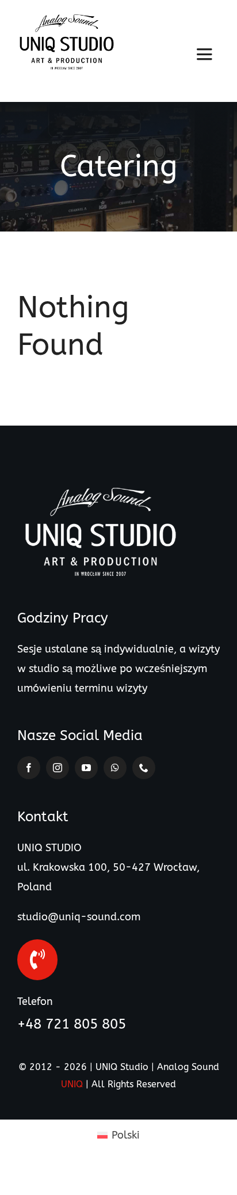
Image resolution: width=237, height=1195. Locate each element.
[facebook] (28, 767)
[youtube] (86, 767)
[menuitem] (118, 1134)
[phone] (143, 767)
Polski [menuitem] (126, 1135)
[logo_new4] (100, 488)
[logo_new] (66, 19)
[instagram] (57, 767)
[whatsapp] (115, 767)
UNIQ (72, 1084)
